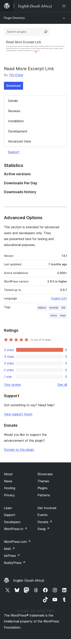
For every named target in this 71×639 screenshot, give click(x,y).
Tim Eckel (16, 75)
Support (13, 152)
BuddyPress (14, 563)
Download (14, 85)
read (62, 315)
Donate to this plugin (19, 450)
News (8, 481)
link (63, 307)
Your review (12, 385)
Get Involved (46, 508)
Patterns (43, 495)
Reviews (14, 111)
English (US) (59, 298)
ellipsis (42, 307)
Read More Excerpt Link (29, 68)
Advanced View (19, 141)
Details (13, 101)
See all (62, 385)
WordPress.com (17, 542)
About (8, 474)
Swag (43, 529)
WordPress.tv (15, 529)
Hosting (9, 488)
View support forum (18, 414)
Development (17, 131)
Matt (9, 549)
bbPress (12, 556)
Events (42, 515)
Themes (43, 481)
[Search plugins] (46, 32)
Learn (8, 508)
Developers (12, 522)
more (53, 315)
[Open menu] (64, 6)
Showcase (45, 474)
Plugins (42, 488)
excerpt (53, 307)
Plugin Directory (14, 18)
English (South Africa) (28, 580)
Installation (16, 121)
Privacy (9, 495)
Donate (44, 522)
